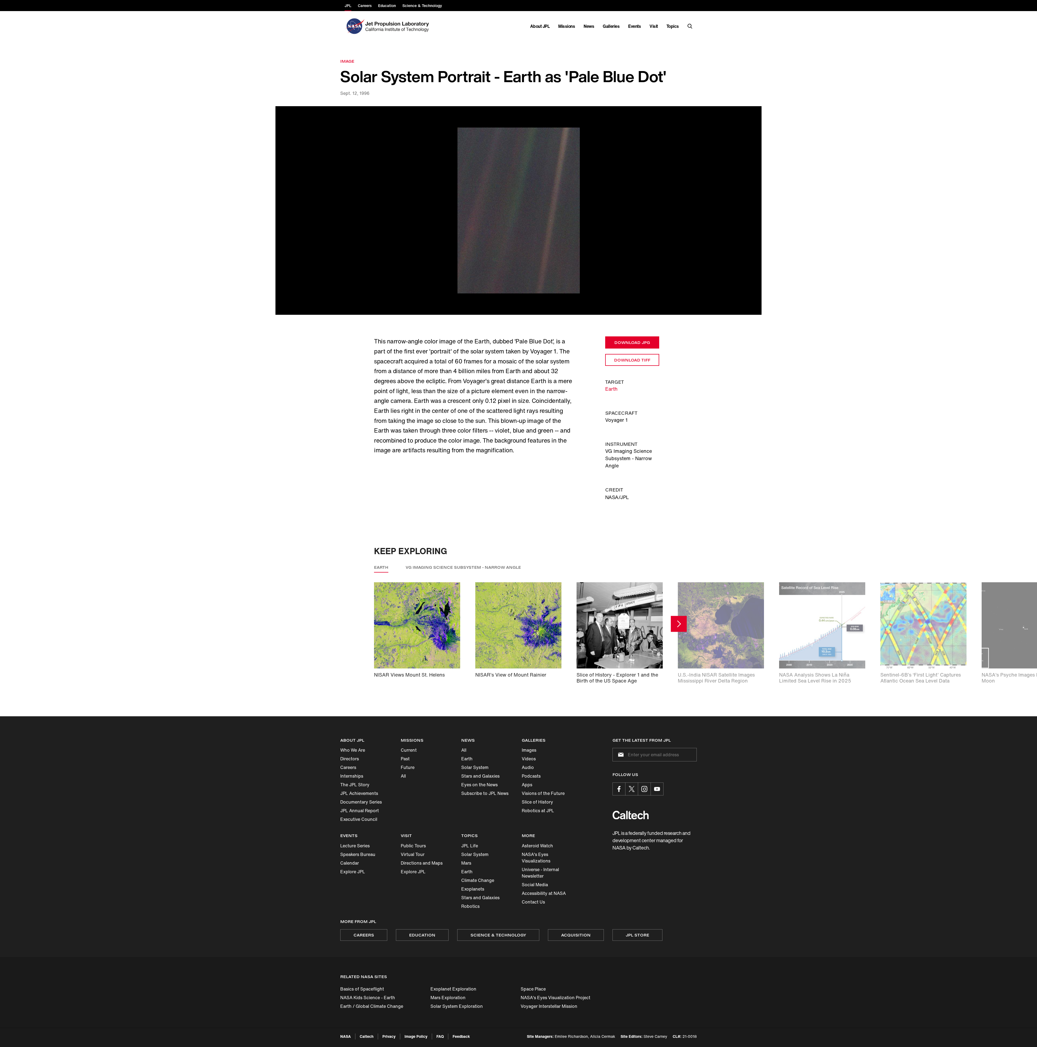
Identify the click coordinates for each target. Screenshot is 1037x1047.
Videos (529, 758)
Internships (351, 776)
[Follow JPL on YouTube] (657, 788)
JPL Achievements (359, 793)
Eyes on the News (479, 784)
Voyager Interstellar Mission (549, 1006)
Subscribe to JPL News (485, 793)
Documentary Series (361, 802)
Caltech (366, 1036)
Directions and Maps (422, 863)
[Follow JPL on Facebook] (618, 788)
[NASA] (354, 26)
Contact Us (533, 902)
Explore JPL (352, 871)
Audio (528, 767)
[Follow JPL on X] (631, 788)
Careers (348, 767)
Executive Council (358, 819)
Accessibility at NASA (544, 893)
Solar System (475, 767)
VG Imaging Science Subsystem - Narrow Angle (463, 567)
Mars (466, 863)
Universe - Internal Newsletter (540, 872)
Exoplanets (472, 889)
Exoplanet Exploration (453, 989)
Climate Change (477, 880)
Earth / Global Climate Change (371, 1006)
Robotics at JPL (538, 810)
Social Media (535, 884)
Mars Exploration (448, 997)
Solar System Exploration (456, 1006)
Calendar (349, 863)
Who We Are (352, 750)
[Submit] (620, 755)
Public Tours (413, 845)
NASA (345, 1036)
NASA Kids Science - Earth (367, 997)
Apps (527, 784)
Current (409, 750)
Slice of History (537, 802)
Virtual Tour (413, 854)
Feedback (461, 1036)
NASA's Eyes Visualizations (536, 857)
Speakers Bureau (357, 854)
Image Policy (416, 1036)
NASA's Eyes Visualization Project (555, 997)
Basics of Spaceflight (362, 989)
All (403, 776)
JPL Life (469, 845)
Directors (349, 758)
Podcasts (531, 776)
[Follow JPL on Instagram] (644, 788)
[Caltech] (630, 815)
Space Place (533, 989)
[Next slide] (679, 624)
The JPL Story (354, 784)
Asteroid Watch (537, 845)
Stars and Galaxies (480, 776)
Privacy (389, 1036)
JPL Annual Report (359, 810)
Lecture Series (355, 845)
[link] (518, 210)
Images (529, 750)
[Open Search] (690, 26)
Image (347, 61)
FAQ (440, 1036)
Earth (611, 388)
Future (408, 767)
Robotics (470, 906)
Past (405, 758)
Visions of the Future (543, 793)
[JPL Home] (398, 26)
